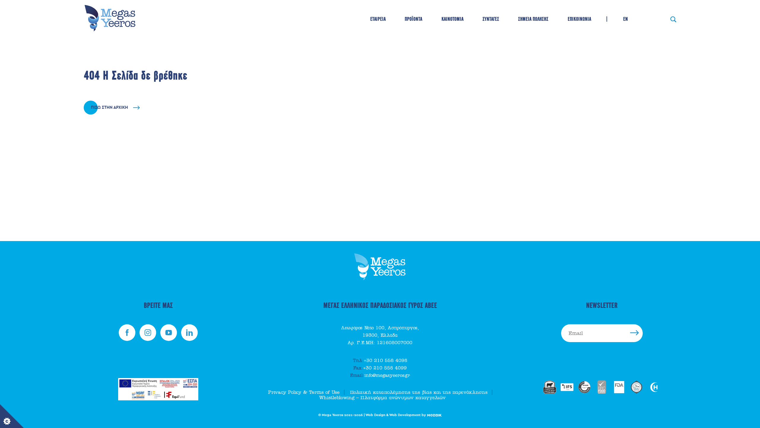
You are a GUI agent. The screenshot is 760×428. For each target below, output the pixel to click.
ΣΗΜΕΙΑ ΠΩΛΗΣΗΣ (533, 19)
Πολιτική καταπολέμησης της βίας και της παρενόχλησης (418, 392)
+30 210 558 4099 (380, 368)
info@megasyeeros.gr (380, 375)
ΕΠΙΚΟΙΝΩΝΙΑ (579, 19)
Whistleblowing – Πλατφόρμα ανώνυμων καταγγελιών (382, 397)
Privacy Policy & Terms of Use (304, 392)
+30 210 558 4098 (380, 360)
